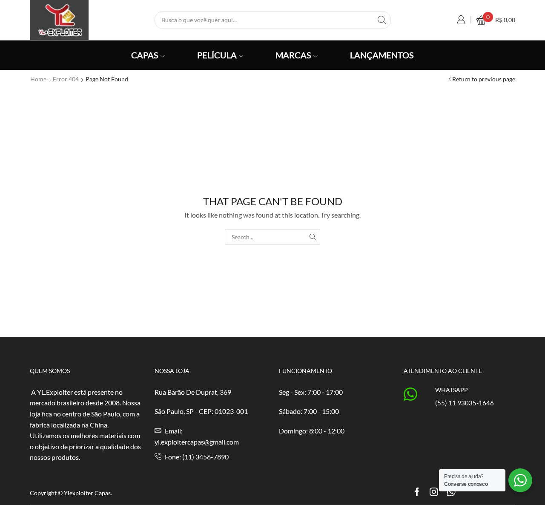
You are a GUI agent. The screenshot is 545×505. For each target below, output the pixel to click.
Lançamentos (382, 55)
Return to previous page (483, 79)
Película (217, 55)
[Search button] (381, 20)
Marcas (293, 55)
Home (38, 79)
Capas (144, 55)
